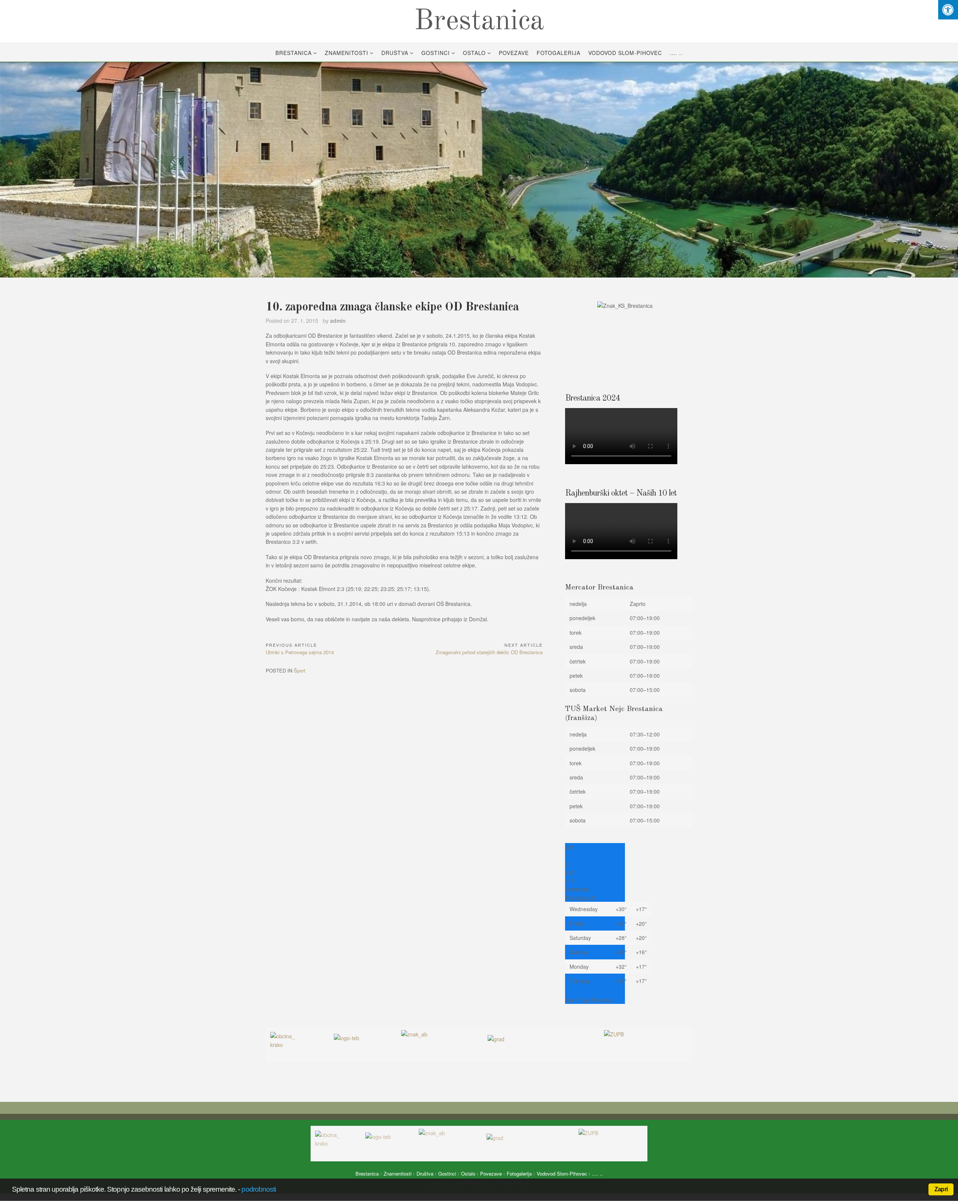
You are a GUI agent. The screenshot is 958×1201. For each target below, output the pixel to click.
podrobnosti (258, 1189)
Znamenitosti (346, 52)
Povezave (514, 52)
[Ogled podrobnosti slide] (479, 170)
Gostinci (435, 52)
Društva (394, 52)
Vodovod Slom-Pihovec (625, 52)
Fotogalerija (558, 52)
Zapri (941, 1189)
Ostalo (474, 52)
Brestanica (479, 21)
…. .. (676, 52)
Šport (299, 670)
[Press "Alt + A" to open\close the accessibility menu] (948, 9)
